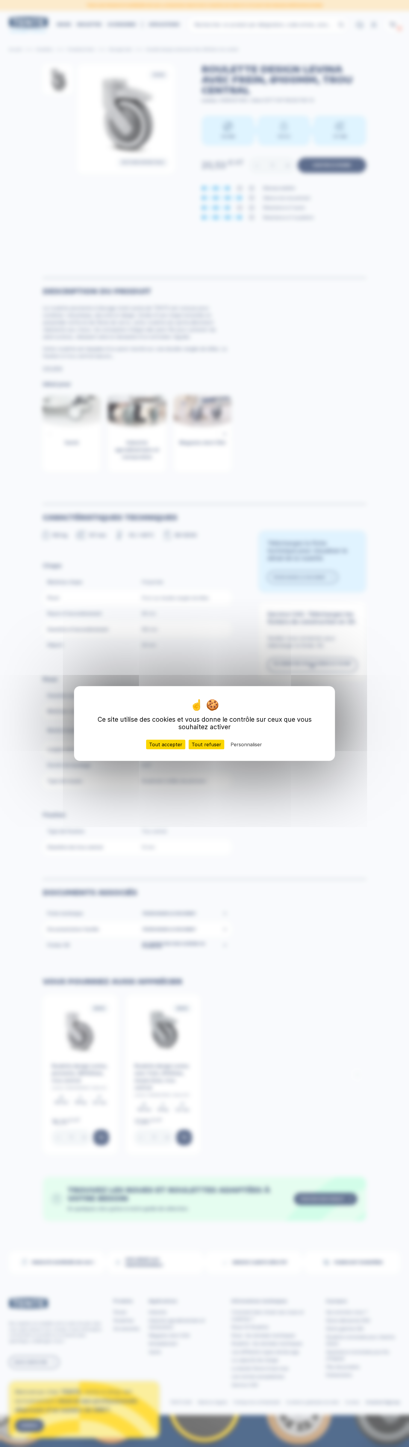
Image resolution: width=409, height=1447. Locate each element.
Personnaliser (246, 744)
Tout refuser (206, 744)
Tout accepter (165, 744)
